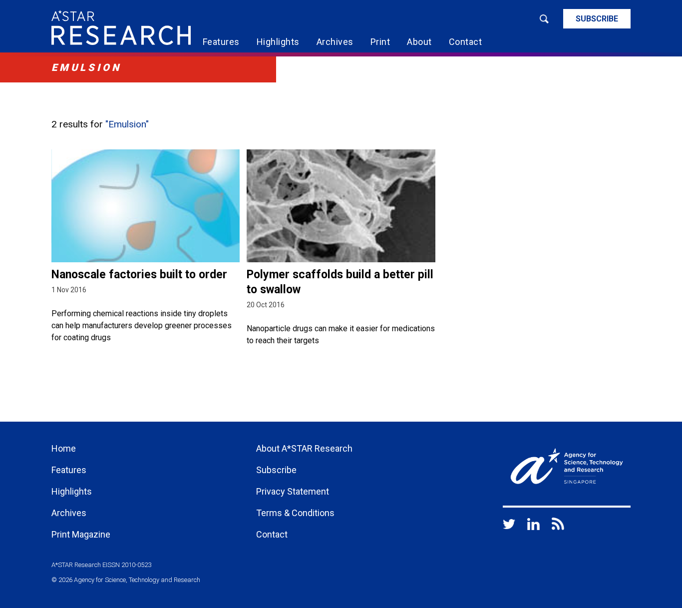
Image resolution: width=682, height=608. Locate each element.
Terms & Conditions (295, 513)
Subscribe (597, 18)
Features (221, 41)
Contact (465, 41)
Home (63, 448)
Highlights (278, 41)
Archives (335, 41)
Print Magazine (80, 534)
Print (380, 41)
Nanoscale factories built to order (139, 274)
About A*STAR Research (304, 448)
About (419, 41)
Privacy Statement (292, 491)
